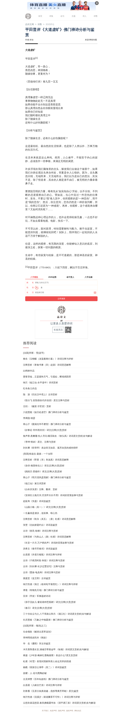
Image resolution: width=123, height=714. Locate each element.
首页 (40, 16)
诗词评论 (50, 24)
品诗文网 (29, 24)
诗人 (84, 16)
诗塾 (96, 16)
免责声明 (53, 711)
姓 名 (30, 282)
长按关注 (58, 329)
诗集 (51, 16)
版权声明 (69, 711)
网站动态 (77, 711)
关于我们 (45, 711)
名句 (62, 16)
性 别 (30, 287)
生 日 (30, 292)
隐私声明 (61, 711)
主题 (73, 16)
